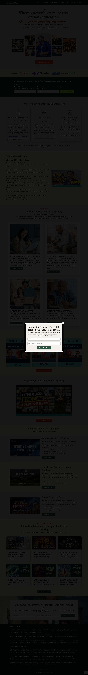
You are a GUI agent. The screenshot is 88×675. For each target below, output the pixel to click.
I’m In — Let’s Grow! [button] (44, 348)
